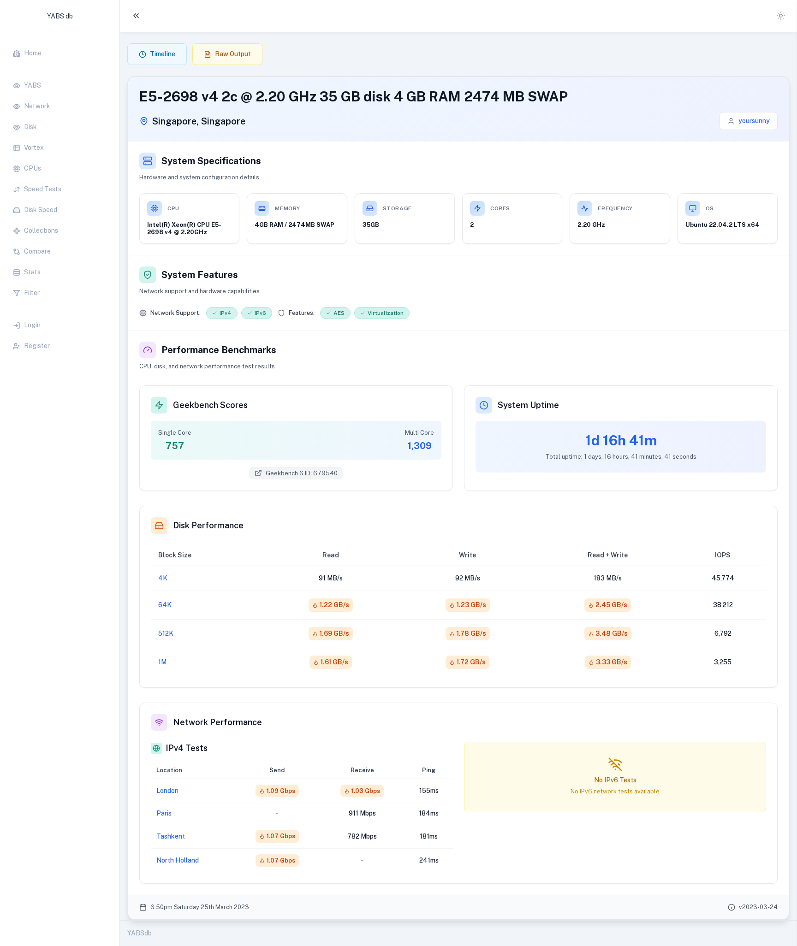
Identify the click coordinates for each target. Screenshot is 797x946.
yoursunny (754, 120)
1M (162, 662)
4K (162, 578)
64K (165, 605)
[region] (59, 194)
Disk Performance (208, 525)
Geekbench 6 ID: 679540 (302, 473)
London (167, 790)
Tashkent (170, 836)
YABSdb (139, 933)
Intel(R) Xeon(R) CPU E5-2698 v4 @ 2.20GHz (184, 228)
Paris (164, 813)
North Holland (177, 860)
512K (165, 633)
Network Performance (217, 722)
